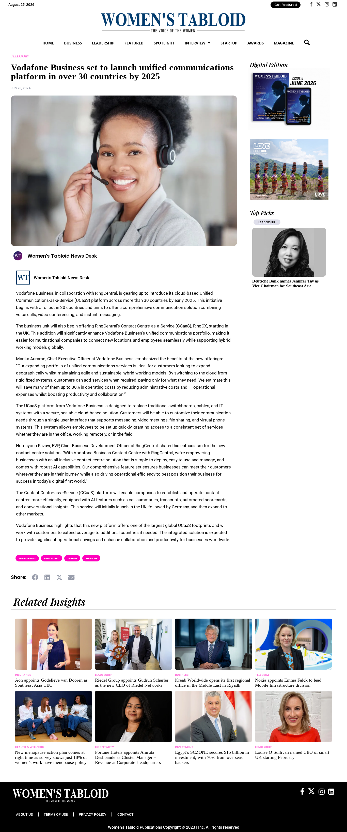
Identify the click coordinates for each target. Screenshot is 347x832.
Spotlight (164, 42)
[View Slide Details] (289, 169)
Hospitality (104, 747)
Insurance (23, 675)
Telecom (19, 56)
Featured (134, 42)
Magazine (284, 42)
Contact (125, 814)
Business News (27, 558)
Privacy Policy (92, 814)
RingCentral (51, 558)
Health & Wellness (29, 747)
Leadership (103, 42)
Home (48, 42)
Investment (184, 747)
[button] (35, 577)
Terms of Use (56, 814)
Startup (228, 42)
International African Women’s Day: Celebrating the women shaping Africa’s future (287, 286)
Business (73, 42)
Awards (255, 42)
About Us (24, 814)
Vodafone (91, 558)
